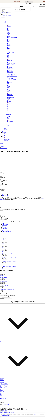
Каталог (5, 21)
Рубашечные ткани (3, 387)
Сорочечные (2, 380)
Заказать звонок (2, 17)
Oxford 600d (2, 391)
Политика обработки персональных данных (7, 412)
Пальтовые (2, 382)
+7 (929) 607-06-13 (29, 3)
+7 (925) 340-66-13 (3, 16)
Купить (3, 239)
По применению (9, 60)
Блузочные (2, 378)
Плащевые (2, 379)
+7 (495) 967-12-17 (5, 15)
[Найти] (44, 1)
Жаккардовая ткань (3, 398)
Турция (3, 223)
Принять (42, 414)
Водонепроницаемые (3, 381)
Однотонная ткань (5, 222)
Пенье (1, 395)
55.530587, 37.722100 (5, 404)
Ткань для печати (4, 225)
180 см (3, 229)
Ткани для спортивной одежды (6, 231)
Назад (5, 20)
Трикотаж (1, 397)
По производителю (10, 115)
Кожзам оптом (2, 393)
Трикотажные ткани (5, 228)
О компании (2, 303)
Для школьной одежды (3, 385)
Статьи (1, 340)
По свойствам (9, 94)
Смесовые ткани (4, 227)
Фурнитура (7, 125)
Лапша (1, 394)
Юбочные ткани (2, 377)
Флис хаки (2, 396)
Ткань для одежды (5, 224)
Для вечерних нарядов (3, 386)
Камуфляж (2, 390)
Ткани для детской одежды (6, 230)
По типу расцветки (10, 121)
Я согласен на (8, 217)
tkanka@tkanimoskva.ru (4, 400)
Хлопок (3, 226)
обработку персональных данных (11, 217)
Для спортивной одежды (4, 384)
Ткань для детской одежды (4, 383)
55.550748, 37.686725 (5, 410)
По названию (9, 26)
